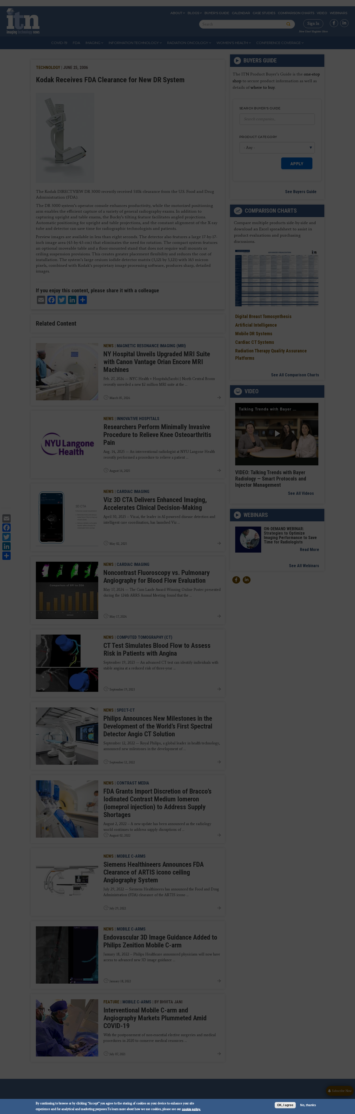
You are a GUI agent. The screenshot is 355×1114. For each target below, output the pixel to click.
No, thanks (308, 1105)
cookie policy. (191, 1109)
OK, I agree (285, 1105)
